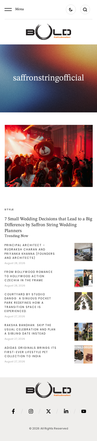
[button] (14, 9)
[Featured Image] (49, 156)
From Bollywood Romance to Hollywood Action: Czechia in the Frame (29, 276)
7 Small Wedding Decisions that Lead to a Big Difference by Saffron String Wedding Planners (48, 225)
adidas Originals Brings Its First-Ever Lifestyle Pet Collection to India (31, 352)
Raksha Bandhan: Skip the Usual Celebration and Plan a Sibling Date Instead (30, 329)
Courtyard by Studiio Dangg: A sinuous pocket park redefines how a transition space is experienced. (28, 302)
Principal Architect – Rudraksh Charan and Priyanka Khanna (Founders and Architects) (30, 251)
